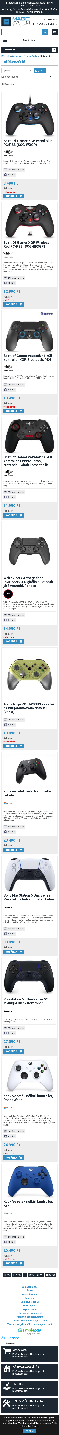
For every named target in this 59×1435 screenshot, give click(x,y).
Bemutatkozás (29, 1287)
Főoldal (5, 56)
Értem (29, 1431)
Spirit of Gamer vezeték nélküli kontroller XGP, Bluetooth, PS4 (27, 358)
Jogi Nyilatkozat (30, 1301)
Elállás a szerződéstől (29, 1313)
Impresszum (30, 1309)
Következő (35, 1275)
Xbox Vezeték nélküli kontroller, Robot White (28, 1098)
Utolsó (50, 1275)
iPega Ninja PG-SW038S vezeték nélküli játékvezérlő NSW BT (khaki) (29, 708)
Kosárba (11, 196)
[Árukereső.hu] (10, 1339)
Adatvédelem (29, 1294)
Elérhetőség (29, 1305)
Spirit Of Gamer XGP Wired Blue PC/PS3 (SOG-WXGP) (28, 143)
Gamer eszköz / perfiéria (24, 56)
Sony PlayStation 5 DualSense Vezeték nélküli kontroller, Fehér (28, 897)
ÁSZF (29, 1290)
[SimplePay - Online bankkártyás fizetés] (29, 1334)
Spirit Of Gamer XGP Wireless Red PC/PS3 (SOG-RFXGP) (26, 244)
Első (7, 1275)
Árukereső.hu (11, 1344)
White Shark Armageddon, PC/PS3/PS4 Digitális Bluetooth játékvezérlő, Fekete (28, 582)
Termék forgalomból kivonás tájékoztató (29, 1324)
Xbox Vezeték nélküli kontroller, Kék (28, 1203)
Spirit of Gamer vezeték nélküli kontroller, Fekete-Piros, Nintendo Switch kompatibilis (27, 461)
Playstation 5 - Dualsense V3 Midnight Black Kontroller (25, 1001)
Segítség (29, 1298)
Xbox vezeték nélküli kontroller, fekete (28, 793)
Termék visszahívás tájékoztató (29, 1320)
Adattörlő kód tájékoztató (30, 1316)
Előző (17, 1275)
